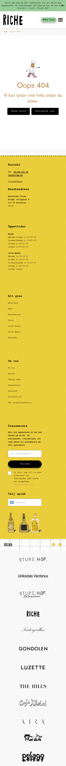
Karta (11, 206)
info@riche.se (15, 175)
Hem (5, 31)
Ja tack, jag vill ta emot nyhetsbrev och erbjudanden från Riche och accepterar (28, 478)
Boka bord (48, 20)
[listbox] (25, 502)
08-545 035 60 (21, 172)
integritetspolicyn (24, 484)
